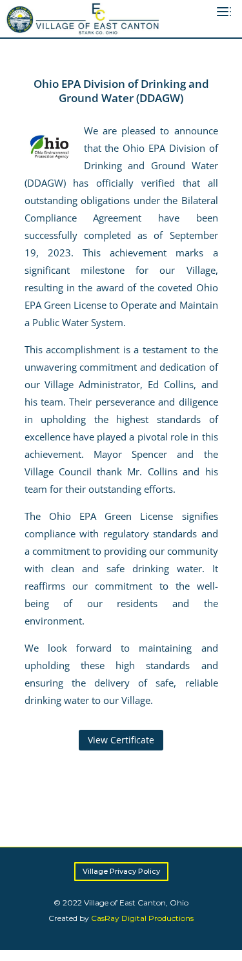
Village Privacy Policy (121, 871)
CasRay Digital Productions (142, 918)
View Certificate (121, 740)
